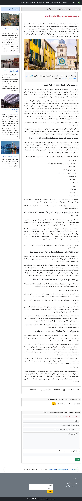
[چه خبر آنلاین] (75, 2)
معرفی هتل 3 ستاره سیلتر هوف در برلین (10, 110)
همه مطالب (64, 3)
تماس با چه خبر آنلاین (72, 486)
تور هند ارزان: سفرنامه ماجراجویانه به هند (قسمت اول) (10, 70)
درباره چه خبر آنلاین (72, 483)
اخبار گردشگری (40, 3)
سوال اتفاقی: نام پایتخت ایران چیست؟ (69, 451)
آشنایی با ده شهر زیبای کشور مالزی (10, 156)
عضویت (50, 491)
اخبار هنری (32, 3)
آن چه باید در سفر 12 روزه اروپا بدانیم (11, 29)
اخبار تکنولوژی (49, 3)
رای (54, 404)
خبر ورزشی (57, 3)
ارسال (77, 459)
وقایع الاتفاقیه (25, 3)
